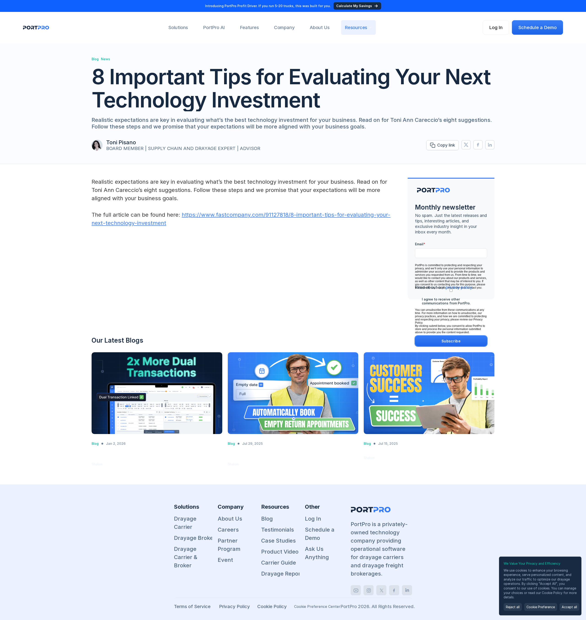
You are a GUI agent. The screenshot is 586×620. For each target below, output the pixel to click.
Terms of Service (193, 606)
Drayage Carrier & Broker (186, 557)
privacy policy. (459, 287)
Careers (228, 529)
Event (225, 560)
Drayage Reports (283, 573)
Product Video (279, 551)
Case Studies (278, 540)
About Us (230, 518)
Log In (313, 518)
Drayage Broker (194, 538)
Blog (267, 518)
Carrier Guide (278, 562)
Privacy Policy (234, 606)
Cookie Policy (272, 606)
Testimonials (277, 529)
